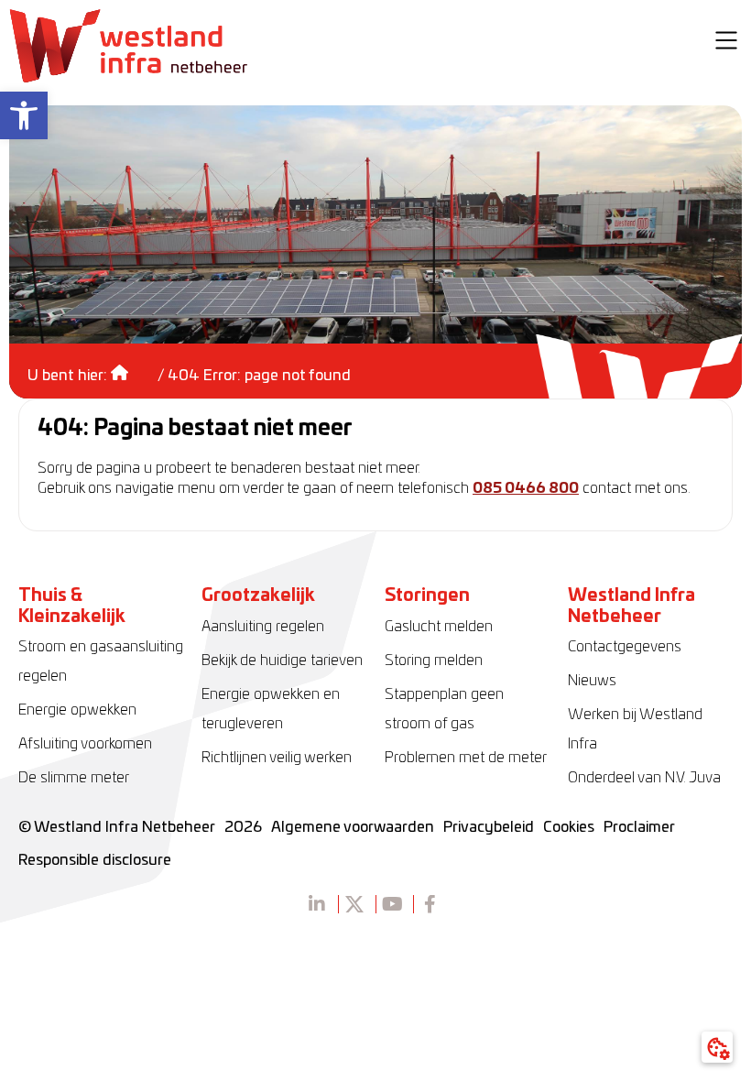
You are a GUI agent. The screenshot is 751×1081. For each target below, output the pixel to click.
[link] (24, 115)
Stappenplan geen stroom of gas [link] (444, 709)
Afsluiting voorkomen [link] (85, 744)
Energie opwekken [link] (77, 710)
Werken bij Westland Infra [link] (635, 729)
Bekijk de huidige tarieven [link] (282, 660)
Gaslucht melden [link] (439, 626)
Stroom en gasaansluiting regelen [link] (100, 661)
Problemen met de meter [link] (466, 757)
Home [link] (132, 366)
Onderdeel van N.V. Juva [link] (644, 777)
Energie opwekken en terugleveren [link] (270, 709)
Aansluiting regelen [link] (262, 626)
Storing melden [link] (434, 660)
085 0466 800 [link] (526, 488)
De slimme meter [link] (73, 777)
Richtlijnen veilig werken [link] (276, 757)
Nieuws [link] (592, 680)
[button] (726, 43)
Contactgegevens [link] (624, 646)
